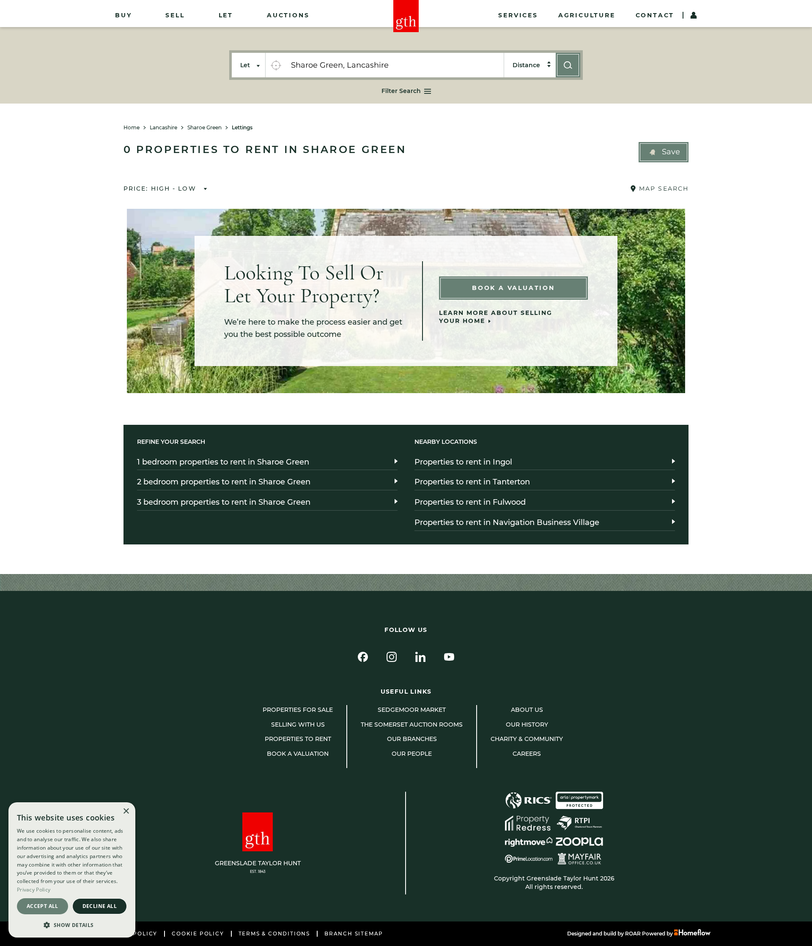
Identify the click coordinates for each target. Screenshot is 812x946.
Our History (527, 724)
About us (527, 710)
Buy (123, 15)
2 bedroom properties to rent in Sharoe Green (223, 482)
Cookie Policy (198, 934)
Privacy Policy (33, 889)
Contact (655, 15)
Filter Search (401, 91)
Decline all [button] (99, 906)
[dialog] (71, 870)
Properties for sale (298, 710)
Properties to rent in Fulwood (470, 502)
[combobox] (395, 65)
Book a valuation (298, 753)
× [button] (126, 811)
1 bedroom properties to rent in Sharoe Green (223, 462)
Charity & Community (527, 739)
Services (518, 15)
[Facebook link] (363, 657)
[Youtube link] (449, 657)
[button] (664, 152)
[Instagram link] (392, 657)
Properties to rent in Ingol (463, 462)
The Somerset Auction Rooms (412, 724)
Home (131, 128)
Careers (527, 753)
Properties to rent (298, 739)
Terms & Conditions (274, 934)
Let (226, 15)
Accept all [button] (42, 906)
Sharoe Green (204, 128)
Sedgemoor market (412, 710)
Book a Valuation (513, 288)
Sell (174, 15)
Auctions (288, 15)
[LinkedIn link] (420, 657)
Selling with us (298, 724)
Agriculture (586, 15)
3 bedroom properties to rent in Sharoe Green (223, 502)
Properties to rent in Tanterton (472, 482)
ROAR (633, 933)
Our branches (412, 739)
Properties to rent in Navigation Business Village (506, 522)
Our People (412, 753)
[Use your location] (276, 65)
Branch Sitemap (353, 934)
